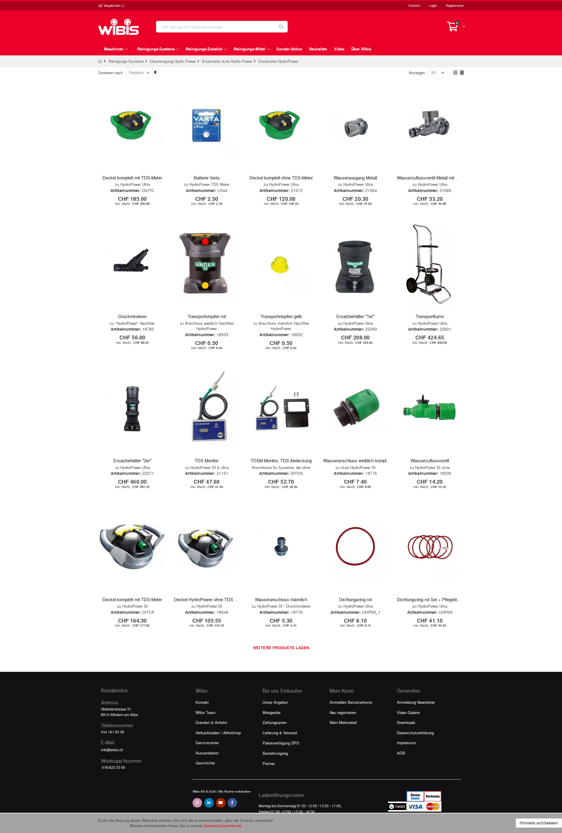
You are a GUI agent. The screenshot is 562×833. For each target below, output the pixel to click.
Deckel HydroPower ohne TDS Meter (209, 599)
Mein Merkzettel (343, 722)
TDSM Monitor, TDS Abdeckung (281, 460)
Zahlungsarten (275, 722)
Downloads (406, 722)
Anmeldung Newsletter (416, 702)
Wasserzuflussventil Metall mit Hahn (431, 177)
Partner (269, 763)
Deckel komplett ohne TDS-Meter (281, 177)
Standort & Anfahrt (211, 722)
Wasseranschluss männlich (281, 599)
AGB (401, 753)
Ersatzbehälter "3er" (132, 460)
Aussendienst (207, 753)
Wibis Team (205, 712)
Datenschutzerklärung (415, 732)
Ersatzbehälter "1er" (355, 316)
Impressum (406, 742)
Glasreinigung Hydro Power (173, 61)
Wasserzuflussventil (430, 460)
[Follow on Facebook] (232, 802)
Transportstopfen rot (207, 316)
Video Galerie (408, 712)
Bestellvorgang (275, 753)
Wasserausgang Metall (355, 177)
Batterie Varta (207, 177)
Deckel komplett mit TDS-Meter (132, 177)
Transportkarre (430, 316)
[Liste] (462, 73)
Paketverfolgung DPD (281, 743)
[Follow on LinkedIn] (209, 802)
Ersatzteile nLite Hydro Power (227, 61)
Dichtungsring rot (355, 599)
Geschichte (205, 763)
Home (100, 61)
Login (433, 5)
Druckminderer (132, 316)
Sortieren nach (110, 72)
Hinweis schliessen (539, 823)
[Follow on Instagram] (197, 802)
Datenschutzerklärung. (223, 825)
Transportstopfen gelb (281, 316)
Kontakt (414, 5)
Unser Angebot (275, 702)
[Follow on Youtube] (220, 802)
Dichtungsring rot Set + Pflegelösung (432, 599)
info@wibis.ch (112, 749)
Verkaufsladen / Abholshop (218, 732)
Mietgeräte (271, 712)
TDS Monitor (207, 460)
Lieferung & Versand (280, 732)
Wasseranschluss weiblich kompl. (355, 460)
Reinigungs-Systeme (126, 61)
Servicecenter (207, 742)
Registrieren (455, 5)
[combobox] (222, 27)
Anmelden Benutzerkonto (351, 702)
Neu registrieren (343, 712)
